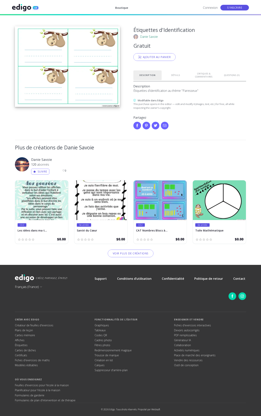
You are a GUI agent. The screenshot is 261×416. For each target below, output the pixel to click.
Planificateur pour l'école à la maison (37, 390)
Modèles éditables (26, 365)
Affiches (19, 340)
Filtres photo (102, 345)
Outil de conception (186, 365)
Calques (100, 365)
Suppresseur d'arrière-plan (111, 370)
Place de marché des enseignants (195, 355)
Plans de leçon (24, 330)
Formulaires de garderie (29, 395)
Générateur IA (182, 340)
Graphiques (102, 325)
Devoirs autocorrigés (186, 330)
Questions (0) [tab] (232, 75)
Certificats (21, 355)
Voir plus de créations (130, 253)
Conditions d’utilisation (134, 279)
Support (101, 279)
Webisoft (155, 409)
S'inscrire (234, 7)
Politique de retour (208, 279)
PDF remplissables (185, 335)
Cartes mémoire (25, 335)
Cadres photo (103, 340)
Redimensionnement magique (113, 350)
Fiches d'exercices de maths (32, 360)
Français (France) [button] (27, 287)
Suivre (42, 171)
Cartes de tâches (25, 350)
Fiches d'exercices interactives (192, 325)
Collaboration (182, 345)
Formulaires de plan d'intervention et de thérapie (45, 400)
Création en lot (104, 360)
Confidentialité (173, 279)
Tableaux (100, 330)
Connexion (210, 8)
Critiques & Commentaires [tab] (203, 75)
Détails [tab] (175, 75)
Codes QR (101, 335)
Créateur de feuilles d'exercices (34, 325)
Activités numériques (186, 350)
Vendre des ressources (188, 360)
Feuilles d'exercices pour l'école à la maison (42, 385)
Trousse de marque (107, 355)
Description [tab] (147, 75)
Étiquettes (21, 345)
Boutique (121, 8)
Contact (239, 279)
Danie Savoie (149, 37)
